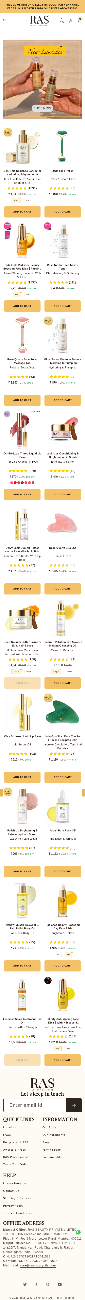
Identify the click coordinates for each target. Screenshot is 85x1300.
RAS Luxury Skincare (33, 1297)
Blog (45, 1142)
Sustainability (52, 1157)
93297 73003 (27, 1260)
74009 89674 (48, 1260)
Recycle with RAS (15, 1142)
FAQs (7, 1135)
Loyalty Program (14, 1183)
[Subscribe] (74, 1105)
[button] (62, 20)
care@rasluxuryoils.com (38, 1265)
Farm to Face (51, 1149)
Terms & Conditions (17, 1213)
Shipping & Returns (17, 1198)
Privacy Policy (13, 1205)
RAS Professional (15, 1157)
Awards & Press (14, 1149)
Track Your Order (15, 1164)
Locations (10, 1127)
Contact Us (11, 1191)
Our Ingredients (53, 1135)
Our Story (49, 1127)
